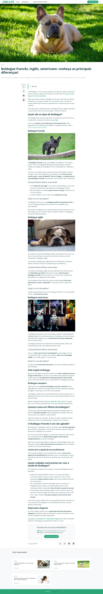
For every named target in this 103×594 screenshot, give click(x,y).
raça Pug (55, 120)
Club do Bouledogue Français (37, 127)
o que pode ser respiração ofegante (48, 519)
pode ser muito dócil (58, 401)
